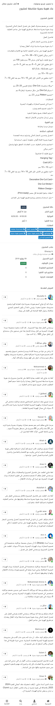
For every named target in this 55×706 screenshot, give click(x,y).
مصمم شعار (40, 298)
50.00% (23, 263)
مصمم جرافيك (39, 396)
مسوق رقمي (39, 346)
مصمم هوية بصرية (38, 322)
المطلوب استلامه (46, 131)
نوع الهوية (49, 122)
